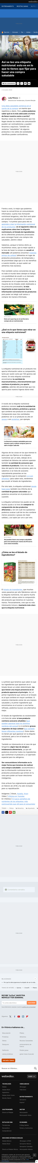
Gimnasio (15, 32)
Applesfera (5, 1092)
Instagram (23, 1016)
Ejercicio (6, 32)
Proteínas (5, 1037)
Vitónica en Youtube (16, 796)
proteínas (15, 419)
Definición (5, 1050)
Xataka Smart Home (8, 1095)
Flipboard (25, 83)
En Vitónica (7, 316)
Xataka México (6, 1141)
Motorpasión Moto (25, 1115)
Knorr (26, 794)
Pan (22, 32)
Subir (30, 1076)
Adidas (28, 32)
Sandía (35, 32)
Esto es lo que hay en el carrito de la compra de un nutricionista (16, 320)
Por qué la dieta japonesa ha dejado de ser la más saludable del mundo (20, 982)
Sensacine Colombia (26, 1146)
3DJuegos (23, 1087)
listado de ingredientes (13, 590)
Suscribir (31, 1003)
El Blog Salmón (24, 1125)
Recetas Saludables (26, 1040)
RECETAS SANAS (22, 6)
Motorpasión (24, 1112)
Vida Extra (23, 1089)
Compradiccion (7, 1131)
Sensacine (23, 1099)
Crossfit (27, 987)
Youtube (18, 1016)
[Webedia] (33, 1)
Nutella (20, 794)
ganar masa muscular (27, 1054)
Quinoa (19, 987)
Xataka (4, 1087)
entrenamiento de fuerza (25, 1045)
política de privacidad (28, 1007)
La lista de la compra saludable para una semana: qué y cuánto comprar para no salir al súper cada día (18, 443)
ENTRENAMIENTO (8, 6)
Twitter (21, 83)
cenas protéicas (7, 1054)
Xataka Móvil (6, 1089)
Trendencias (6, 1125)
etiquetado (31, 808)
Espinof (22, 1102)
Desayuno (5, 1044)
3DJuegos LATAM (25, 1141)
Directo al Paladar (7, 1112)
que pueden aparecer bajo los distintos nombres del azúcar (16, 723)
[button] (14, 98)
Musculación (6, 1033)
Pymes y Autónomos (26, 1128)
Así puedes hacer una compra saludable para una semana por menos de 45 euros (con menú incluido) (18, 541)
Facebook (18, 83)
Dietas (11, 808)
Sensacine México (25, 1144)
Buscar (35, 1068)
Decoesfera (6, 1128)
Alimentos (20, 808)
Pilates (35, 987)
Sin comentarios (9, 83)
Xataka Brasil (6, 1144)
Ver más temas (8, 1060)
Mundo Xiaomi (6, 1098)
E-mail (29, 83)
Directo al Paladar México (10, 1149)
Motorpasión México (26, 1149)
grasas (4, 419)
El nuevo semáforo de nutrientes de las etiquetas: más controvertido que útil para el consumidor (18, 801)
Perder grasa (24, 1050)
